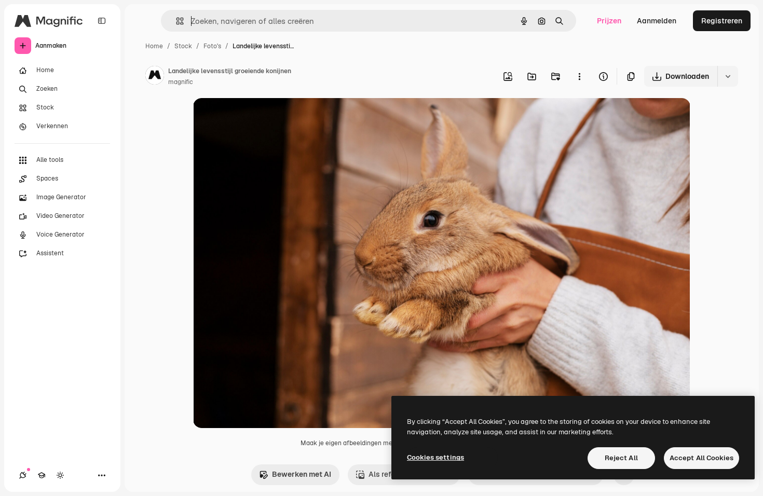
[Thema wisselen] (60, 475)
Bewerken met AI (301, 474)
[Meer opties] (579, 76)
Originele (261, 118)
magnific (180, 82)
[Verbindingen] (23, 475)
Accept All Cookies (701, 457)
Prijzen (609, 20)
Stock (183, 46)
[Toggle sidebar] (101, 20)
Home (154, 46)
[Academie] (41, 475)
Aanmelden (656, 20)
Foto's (212, 46)
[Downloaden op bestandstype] (727, 76)
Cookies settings (435, 457)
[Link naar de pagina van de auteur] (154, 77)
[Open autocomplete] (175, 21)
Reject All (621, 457)
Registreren (721, 20)
